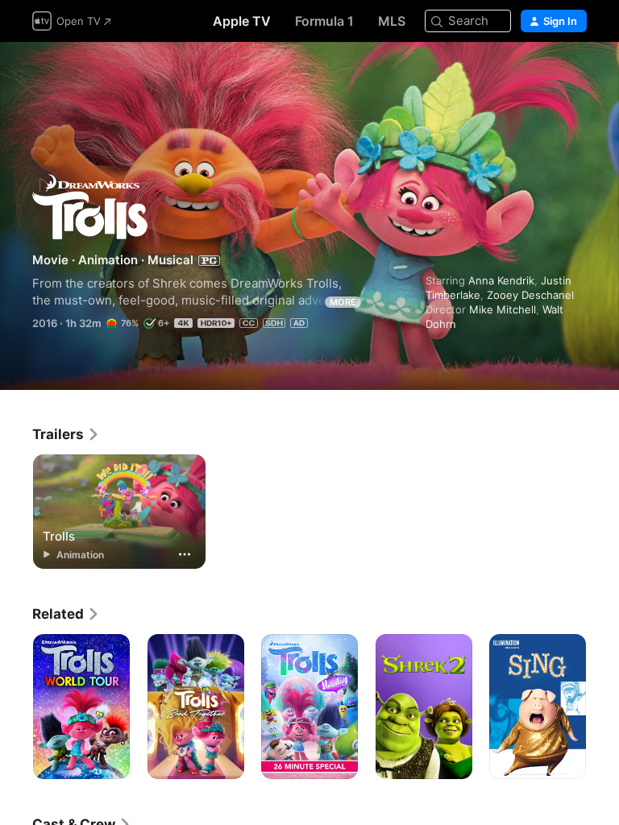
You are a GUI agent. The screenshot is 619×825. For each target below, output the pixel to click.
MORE (343, 302)
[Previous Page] (16, 706)
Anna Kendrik (501, 280)
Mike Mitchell (502, 309)
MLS (391, 21)
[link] (66, 434)
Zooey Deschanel (530, 294)
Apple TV (242, 21)
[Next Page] (603, 706)
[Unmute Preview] (575, 73)
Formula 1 (324, 21)
